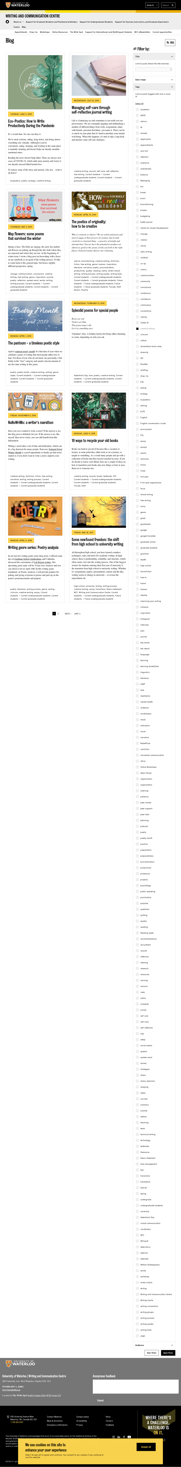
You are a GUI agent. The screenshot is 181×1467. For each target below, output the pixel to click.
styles (143, 1093)
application (145, 139)
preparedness (146, 856)
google (143, 530)
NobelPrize (145, 743)
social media (146, 1045)
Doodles (144, 364)
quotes (143, 921)
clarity (143, 246)
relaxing (144, 962)
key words (145, 642)
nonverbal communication (152, 755)
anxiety (143, 133)
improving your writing (150, 601)
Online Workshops (148, 767)
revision (144, 986)
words (143, 1271)
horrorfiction (145, 571)
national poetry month (25, 351)
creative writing (147, 328)
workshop (144, 1276)
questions (144, 909)
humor (143, 583)
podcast (144, 826)
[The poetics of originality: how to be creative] (99, 201)
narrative (144, 737)
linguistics (145, 672)
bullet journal (146, 222)
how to (143, 577)
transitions (145, 1176)
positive (144, 844)
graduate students (148, 548)
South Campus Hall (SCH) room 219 (44, 1395)
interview (144, 625)
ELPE (142, 411)
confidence (145, 299)
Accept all (146, 1446)
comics (143, 269)
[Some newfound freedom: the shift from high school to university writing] (99, 512)
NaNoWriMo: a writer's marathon (30, 422)
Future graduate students (96, 287)
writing (143, 1288)
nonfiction (144, 749)
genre (143, 512)
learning (144, 660)
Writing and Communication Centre (156, 1294)
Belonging (145, 180)
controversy (145, 305)
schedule (144, 1004)
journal (143, 637)
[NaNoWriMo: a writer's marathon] (35, 402)
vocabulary (145, 1229)
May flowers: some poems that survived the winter (26, 236)
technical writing (147, 1134)
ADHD (143, 115)
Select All (139, 103)
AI (141, 127)
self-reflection (146, 1028)
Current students (92, 174)
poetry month (146, 838)
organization (146, 785)
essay (143, 441)
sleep (142, 1039)
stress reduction (147, 1081)
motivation (145, 725)
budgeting (145, 216)
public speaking (147, 891)
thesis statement (147, 1158)
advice (143, 121)
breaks (143, 210)
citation (143, 240)
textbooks (144, 1146)
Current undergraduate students (106, 277)
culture (143, 340)
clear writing (146, 252)
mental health (146, 702)
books (143, 192)
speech (143, 1051)
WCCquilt (144, 1241)
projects (144, 879)
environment (146, 429)
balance (144, 175)
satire (143, 998)
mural (143, 731)
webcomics (145, 1247)
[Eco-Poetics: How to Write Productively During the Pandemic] (35, 82)
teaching (144, 1122)
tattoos (143, 1116)
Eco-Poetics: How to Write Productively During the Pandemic (31, 123)
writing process (147, 1318)
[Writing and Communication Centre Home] (7, 21)
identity (143, 595)
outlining (144, 791)
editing (143, 405)
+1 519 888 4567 (16, 1422)
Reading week (147, 933)
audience (144, 163)
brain (142, 198)
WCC (142, 1235)
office (142, 761)
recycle (143, 951)
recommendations (148, 939)
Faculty (112, 287)
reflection (144, 956)
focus (142, 488)
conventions (145, 311)
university (144, 1211)
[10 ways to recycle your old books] (99, 411)
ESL (142, 435)
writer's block (146, 1282)
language (144, 654)
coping (143, 317)
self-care (144, 1022)
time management (148, 1164)
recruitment (145, 945)
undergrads (145, 1199)
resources (144, 974)
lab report (144, 648)
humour (143, 589)
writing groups (147, 1312)
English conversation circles (153, 423)
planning (144, 820)
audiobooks (145, 169)
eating (143, 388)
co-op (143, 263)
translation (145, 1182)
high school (145, 565)
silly (142, 1034)
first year (144, 477)
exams (143, 453)
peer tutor (144, 814)
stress (143, 1075)
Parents (84, 290)
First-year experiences (150, 482)
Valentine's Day (147, 1217)
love (142, 690)
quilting (143, 915)
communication (147, 275)
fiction (143, 465)
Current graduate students (104, 280)
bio (141, 186)
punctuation (145, 897)
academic (144, 109)
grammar (144, 554)
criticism (144, 334)
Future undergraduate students (99, 283)
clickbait (144, 257)
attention (144, 157)
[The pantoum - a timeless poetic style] (35, 316)
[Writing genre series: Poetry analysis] (35, 516)
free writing (145, 500)
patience (144, 797)
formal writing (146, 494)
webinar (144, 1253)
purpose (144, 903)
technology (145, 1140)
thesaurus (144, 1152)
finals (142, 471)
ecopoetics (145, 400)
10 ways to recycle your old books (95, 440)
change (143, 234)
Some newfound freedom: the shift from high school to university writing (97, 542)
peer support (146, 808)
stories (143, 1063)
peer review (145, 802)
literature (144, 678)
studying (144, 1087)
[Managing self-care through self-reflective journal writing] (99, 75)
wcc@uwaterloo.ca (11, 1389)
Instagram (145, 619)
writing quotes (146, 1324)
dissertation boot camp (151, 346)
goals (143, 518)
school (143, 1010)
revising (144, 980)
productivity (145, 868)
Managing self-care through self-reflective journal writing (92, 110)
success (144, 1099)
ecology (143, 394)
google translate (147, 536)
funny (142, 506)
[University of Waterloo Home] (18, 5)
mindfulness (145, 714)
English (143, 417)
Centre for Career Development (154, 228)
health (143, 560)
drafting (144, 370)
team (142, 1128)
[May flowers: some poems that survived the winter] (35, 207)
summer (143, 1111)
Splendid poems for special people (95, 310)
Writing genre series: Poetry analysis (33, 547)
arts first (144, 151)
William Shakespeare (150, 1265)
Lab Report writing (42, 562)
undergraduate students (151, 1205)
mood (143, 719)
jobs (142, 631)
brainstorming (146, 204)
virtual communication (150, 1223)
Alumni (77, 290)
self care (144, 1016)
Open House (145, 773)
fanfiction (144, 459)
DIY (141, 358)
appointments (146, 145)
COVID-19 (144, 323)
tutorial (143, 1188)
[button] (152, 5)
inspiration (145, 613)
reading (144, 927)
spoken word (146, 1057)
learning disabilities (149, 666)
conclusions (145, 287)
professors (145, 874)
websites (144, 1259)
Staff (119, 287)
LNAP (142, 684)
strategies (145, 1069)
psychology (145, 885)
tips (142, 1170)
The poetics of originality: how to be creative (89, 224)
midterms (144, 708)
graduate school (147, 542)
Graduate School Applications (28, 558)
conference (145, 293)
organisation (146, 779)
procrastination (147, 862)
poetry (143, 832)
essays (143, 447)
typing (143, 1193)
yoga (142, 1336)
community (145, 281)
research (144, 968)
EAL (142, 382)
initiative (144, 607)
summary (144, 1105)
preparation (145, 850)
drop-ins (144, 376)
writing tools (145, 1330)
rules (142, 992)
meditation (145, 696)
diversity (144, 352)
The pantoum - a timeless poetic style (33, 343)
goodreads (145, 524)
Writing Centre (146, 1300)
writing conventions (149, 1306)
